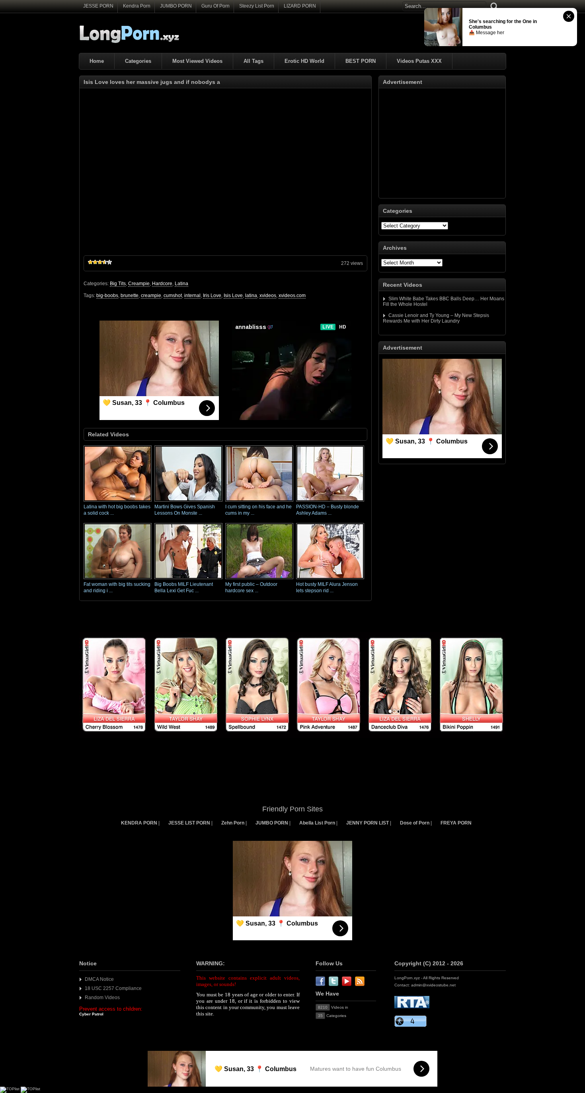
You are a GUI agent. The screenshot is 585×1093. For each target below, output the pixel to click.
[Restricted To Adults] (411, 1007)
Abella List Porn (317, 823)
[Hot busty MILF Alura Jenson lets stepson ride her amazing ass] (330, 579)
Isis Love (233, 295)
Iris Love (212, 295)
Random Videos (102, 997)
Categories (138, 61)
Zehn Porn (232, 823)
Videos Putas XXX (419, 61)
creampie (151, 295)
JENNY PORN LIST (367, 823)
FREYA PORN (456, 823)
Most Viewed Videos (197, 61)
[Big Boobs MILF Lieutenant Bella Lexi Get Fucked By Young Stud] (188, 579)
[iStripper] (292, 736)
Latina (181, 283)
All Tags (253, 61)
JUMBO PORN (176, 6)
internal (192, 295)
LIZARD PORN (300, 6)
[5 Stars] (109, 262)
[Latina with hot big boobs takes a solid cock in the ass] (118, 502)
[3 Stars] (100, 262)
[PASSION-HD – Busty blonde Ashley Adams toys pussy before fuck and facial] (330, 502)
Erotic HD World (304, 61)
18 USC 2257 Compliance (113, 988)
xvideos (267, 295)
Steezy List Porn (256, 6)
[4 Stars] (104, 262)
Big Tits (118, 283)
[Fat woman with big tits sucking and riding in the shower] (118, 579)
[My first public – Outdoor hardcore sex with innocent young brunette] (259, 579)
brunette (129, 295)
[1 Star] (90, 262)
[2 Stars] (95, 262)
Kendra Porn (136, 6)
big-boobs (107, 295)
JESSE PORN (98, 6)
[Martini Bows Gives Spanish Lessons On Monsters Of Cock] (188, 502)
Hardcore (162, 283)
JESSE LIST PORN (189, 823)
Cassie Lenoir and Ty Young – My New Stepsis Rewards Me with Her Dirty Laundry (436, 318)
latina (251, 295)
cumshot (173, 295)
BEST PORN (360, 61)
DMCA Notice (99, 979)
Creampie (139, 283)
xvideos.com (292, 295)
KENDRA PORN (139, 823)
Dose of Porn (414, 823)
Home (97, 61)
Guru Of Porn (215, 6)
